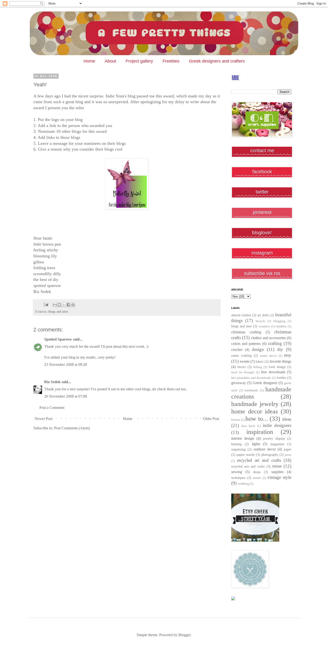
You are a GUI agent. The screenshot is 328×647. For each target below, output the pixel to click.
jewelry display (274, 438)
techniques (238, 478)
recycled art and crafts (259, 460)
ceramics (264, 326)
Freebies (171, 61)
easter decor (268, 355)
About (110, 61)
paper (287, 449)
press (288, 455)
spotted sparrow (47, 285)
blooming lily (45, 256)
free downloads (273, 372)
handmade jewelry (255, 403)
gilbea (38, 262)
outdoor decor (265, 449)
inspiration (259, 431)
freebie (281, 378)
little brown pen (47, 244)
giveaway (238, 383)
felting (257, 367)
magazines (277, 444)
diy (280, 349)
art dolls (263, 315)
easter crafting (241, 355)
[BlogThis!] (59, 304)
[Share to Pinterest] (73, 304)
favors (241, 367)
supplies (277, 472)
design (258, 349)
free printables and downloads (251, 378)
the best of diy (45, 279)
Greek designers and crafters (217, 61)
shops (257, 472)
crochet (236, 350)
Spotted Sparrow (58, 339)
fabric (260, 361)
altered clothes (241, 315)
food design (277, 367)
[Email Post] (45, 304)
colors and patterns (246, 344)
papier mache (246, 455)
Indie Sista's (116, 96)
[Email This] (54, 304)
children (281, 326)
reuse (277, 466)
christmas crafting (246, 332)
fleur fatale (42, 238)
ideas (286, 419)
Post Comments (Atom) (72, 428)
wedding (243, 483)
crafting (275, 343)
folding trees (44, 267)
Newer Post (43, 419)
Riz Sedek (42, 291)
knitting (236, 444)
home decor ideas (254, 411)
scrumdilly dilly (47, 273)
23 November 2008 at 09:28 (65, 364)
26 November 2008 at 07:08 (65, 396)
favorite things (280, 361)
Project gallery (139, 61)
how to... (256, 418)
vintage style (279, 477)
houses (235, 419)
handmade (251, 390)
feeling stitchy (45, 249)
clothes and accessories (268, 338)
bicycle (260, 321)
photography (269, 455)
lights (256, 444)
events (244, 361)
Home (89, 61)
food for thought (242, 372)
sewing (236, 472)
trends (257, 478)
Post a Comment (51, 408)
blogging (279, 321)
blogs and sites (58, 311)
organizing (238, 449)
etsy (287, 355)
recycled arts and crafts (248, 466)
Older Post (211, 419)
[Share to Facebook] (68, 304)
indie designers (277, 425)
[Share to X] (63, 304)
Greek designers (265, 383)
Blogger (184, 635)
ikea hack (248, 426)
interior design (242, 438)
